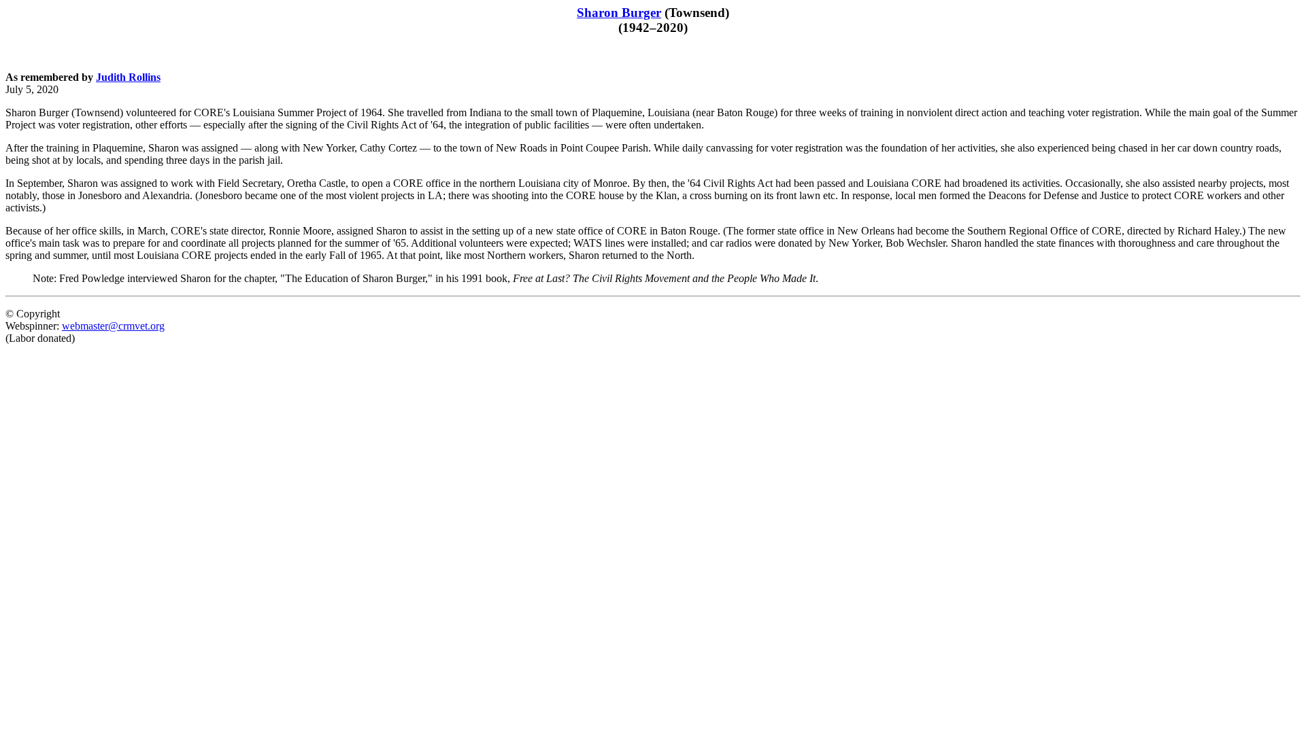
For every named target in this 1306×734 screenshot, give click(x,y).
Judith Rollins (128, 77)
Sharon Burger (619, 12)
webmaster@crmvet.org (113, 326)
